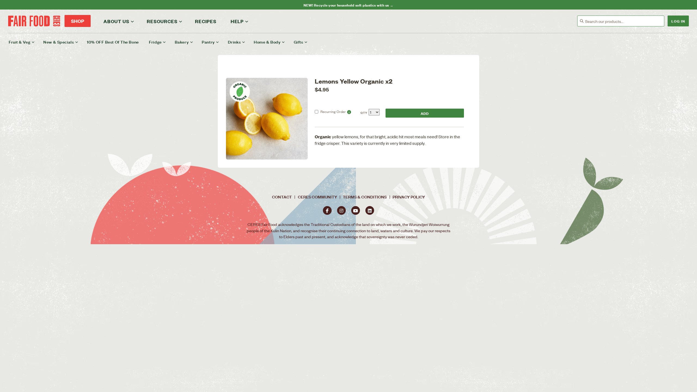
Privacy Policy (409, 197)
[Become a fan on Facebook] (327, 210)
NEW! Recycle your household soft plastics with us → (348, 5)
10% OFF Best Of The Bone (113, 42)
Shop (77, 21)
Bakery (182, 42)
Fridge (155, 42)
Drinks (234, 42)
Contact (282, 197)
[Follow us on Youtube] (355, 210)
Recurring (333, 111)
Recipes (205, 21)
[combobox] (624, 21)
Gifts (298, 42)
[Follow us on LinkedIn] (369, 210)
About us (116, 21)
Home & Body (267, 42)
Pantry (208, 42)
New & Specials (58, 42)
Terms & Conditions (365, 197)
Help (237, 21)
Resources (162, 21)
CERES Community (317, 197)
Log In (678, 21)
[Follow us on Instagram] (341, 210)
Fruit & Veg (19, 42)
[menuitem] (25, 41)
